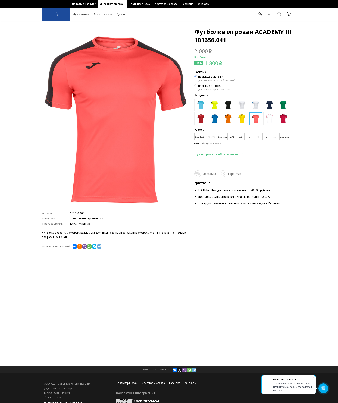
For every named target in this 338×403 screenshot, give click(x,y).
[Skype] (94, 246)
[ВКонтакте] (75, 246)
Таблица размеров (210, 143)
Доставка (209, 174)
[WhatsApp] (89, 246)
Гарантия (234, 174)
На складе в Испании (210, 76)
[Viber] (84, 246)
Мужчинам (80, 14)
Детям (121, 14)
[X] (179, 370)
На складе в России (209, 85)
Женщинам (103, 14)
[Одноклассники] (79, 246)
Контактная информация (135, 393)
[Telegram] (99, 246)
